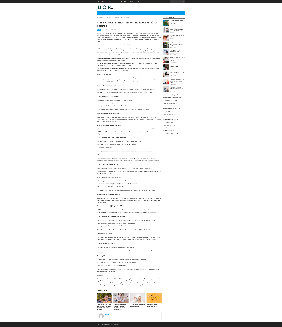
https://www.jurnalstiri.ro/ (170, 100)
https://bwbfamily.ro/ (169, 125)
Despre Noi (107, 13)
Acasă (99, 13)
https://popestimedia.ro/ (170, 103)
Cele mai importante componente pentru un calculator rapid (175, 51)
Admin (103, 29)
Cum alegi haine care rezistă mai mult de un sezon (177, 36)
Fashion (125, 1)
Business (104, 1)
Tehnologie (138, 1)
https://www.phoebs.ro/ (169, 122)
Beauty (120, 1)
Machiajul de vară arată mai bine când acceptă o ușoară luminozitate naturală (104, 307)
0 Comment (117, 29)
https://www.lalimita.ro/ (169, 117)
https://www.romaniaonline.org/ (172, 97)
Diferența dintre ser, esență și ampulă (152, 305)
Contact (114, 13)
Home (98, 17)
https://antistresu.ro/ (169, 114)
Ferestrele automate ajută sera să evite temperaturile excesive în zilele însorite (176, 29)
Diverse (114, 1)
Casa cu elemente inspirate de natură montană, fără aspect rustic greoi (177, 22)
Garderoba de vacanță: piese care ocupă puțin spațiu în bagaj (177, 81)
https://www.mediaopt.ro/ (170, 95)
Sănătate (131, 1)
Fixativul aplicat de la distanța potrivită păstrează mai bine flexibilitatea (119, 307)
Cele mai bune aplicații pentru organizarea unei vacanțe (177, 73)
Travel (109, 1)
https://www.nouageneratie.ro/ (171, 108)
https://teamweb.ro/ (168, 128)
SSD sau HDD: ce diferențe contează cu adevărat (176, 65)
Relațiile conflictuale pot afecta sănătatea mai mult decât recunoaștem (176, 88)
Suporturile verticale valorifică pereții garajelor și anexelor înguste (177, 59)
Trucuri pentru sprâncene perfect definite (137, 305)
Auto (99, 1)
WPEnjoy (117, 324)
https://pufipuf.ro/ (168, 111)
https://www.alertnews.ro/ (170, 119)
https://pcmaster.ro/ (168, 130)
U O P (102, 324)
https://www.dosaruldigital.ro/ (171, 133)
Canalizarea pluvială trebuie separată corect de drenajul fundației (177, 44)
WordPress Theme (108, 324)
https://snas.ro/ (167, 106)
